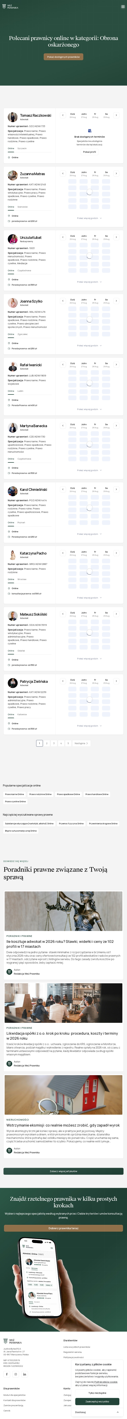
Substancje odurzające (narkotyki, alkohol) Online (29, 823)
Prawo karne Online (14, 794)
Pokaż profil (89, 151)
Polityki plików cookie (105, 1381)
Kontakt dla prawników (14, 1400)
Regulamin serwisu (73, 1352)
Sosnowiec (23, 206)
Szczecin (22, 148)
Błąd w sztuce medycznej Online (21, 830)
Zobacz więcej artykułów (63, 1171)
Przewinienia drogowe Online (103, 823)
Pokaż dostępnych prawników (63, 56)
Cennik (6, 1410)
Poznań (21, 522)
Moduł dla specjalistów (14, 1395)
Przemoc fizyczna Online (71, 823)
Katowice (22, 714)
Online (11, 148)
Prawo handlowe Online (96, 794)
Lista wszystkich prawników (77, 1347)
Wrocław (22, 579)
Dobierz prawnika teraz (64, 1228)
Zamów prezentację (13, 1405)
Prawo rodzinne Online (40, 794)
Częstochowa (24, 270)
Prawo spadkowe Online (68, 794)
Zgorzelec (23, 334)
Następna (80, 743)
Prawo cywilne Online (15, 801)
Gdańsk (21, 650)
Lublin (20, 391)
